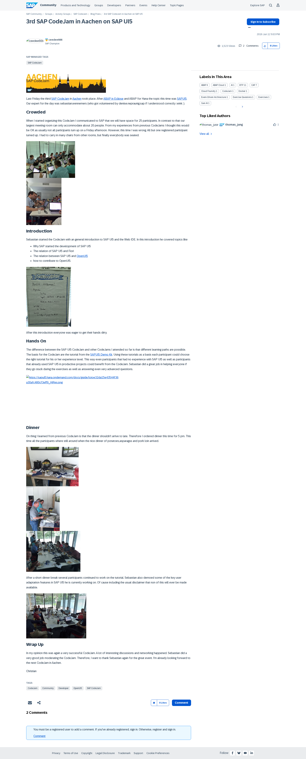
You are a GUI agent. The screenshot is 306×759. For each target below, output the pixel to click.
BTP (241, 85)
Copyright (86, 753)
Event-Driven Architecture (213, 97)
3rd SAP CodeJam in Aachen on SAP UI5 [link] (123, 14)
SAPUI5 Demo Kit (101, 354)
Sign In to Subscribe (263, 21)
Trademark (124, 753)
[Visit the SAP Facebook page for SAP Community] (232, 753)
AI (232, 85)
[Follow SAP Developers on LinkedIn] (251, 753)
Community (48, 5)
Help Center (159, 5)
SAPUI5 (182, 98)
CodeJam (32, 688)
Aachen (76, 98)
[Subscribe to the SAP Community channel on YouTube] (245, 753)
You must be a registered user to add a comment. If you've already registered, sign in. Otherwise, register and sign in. (104, 729)
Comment (39, 736)
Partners (130, 5)
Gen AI (204, 103)
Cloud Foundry (208, 91)
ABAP (203, 85)
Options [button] (249, 28)
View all (204, 133)
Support (138, 753)
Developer (64, 688)
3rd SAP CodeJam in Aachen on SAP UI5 (79, 21)
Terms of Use (70, 753)
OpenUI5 (82, 255)
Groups (98, 5)
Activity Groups (62, 14)
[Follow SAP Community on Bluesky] (238, 753)
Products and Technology (75, 5)
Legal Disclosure (105, 753)
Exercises (263, 97)
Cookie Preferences (157, 753)
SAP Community (34, 14)
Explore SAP (257, 5)
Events (143, 5)
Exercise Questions (242, 97)
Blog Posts (95, 14)
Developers (114, 5)
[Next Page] (242, 106)
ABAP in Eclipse (113, 98)
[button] (265, 46)
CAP (253, 85)
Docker (242, 91)
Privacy (56, 753)
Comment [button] (181, 702)
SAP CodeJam (80, 14)
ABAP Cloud (218, 85)
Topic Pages (177, 5)
